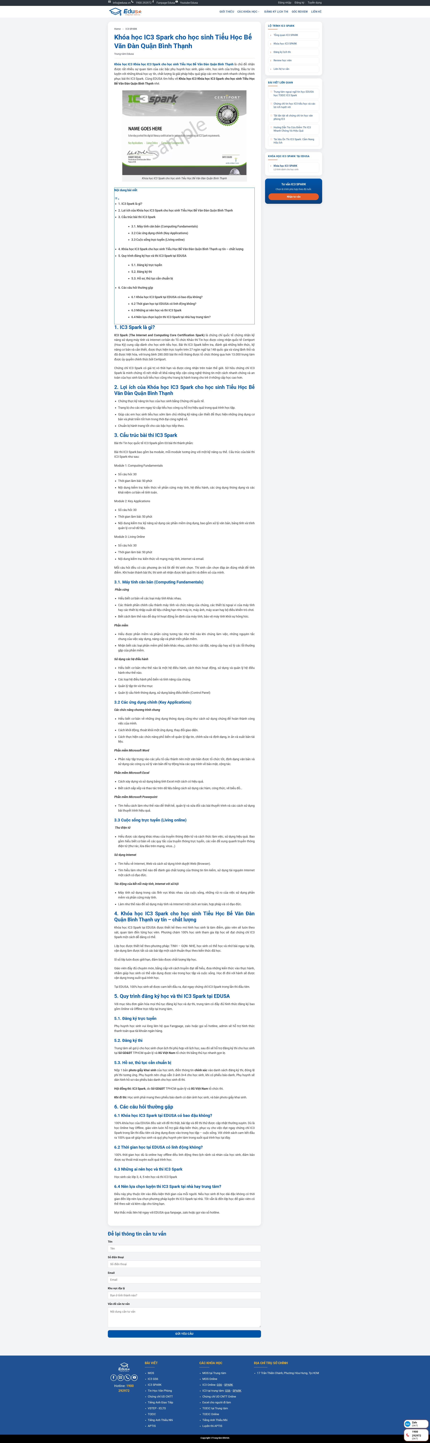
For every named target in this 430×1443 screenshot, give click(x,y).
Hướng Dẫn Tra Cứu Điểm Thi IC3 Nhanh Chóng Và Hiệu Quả (292, 129)
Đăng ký (299, 2)
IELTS (162, 1408)
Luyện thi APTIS (212, 1426)
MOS (151, 1373)
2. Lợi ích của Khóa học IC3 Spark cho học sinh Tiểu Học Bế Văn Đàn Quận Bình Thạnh (175, 210)
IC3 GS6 (153, 1379)
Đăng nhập (284, 2)
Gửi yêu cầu (184, 1333)
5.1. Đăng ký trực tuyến (146, 265)
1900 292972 (144, 2)
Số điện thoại (116, 1257)
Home (117, 29)
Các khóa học (247, 11)
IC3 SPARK (131, 29)
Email (111, 1272)
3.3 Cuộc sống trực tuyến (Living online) (158, 239)
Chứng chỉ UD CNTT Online (219, 1396)
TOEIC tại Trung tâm (215, 1408)
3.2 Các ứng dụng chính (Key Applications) (159, 233)
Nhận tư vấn (293, 196)
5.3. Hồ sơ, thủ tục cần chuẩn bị (152, 278)
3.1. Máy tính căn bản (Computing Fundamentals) (164, 226)
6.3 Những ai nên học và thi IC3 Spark (156, 310)
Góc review (300, 11)
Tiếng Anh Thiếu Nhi (160, 1420)
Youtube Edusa (189, 2)
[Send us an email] (120, 1378)
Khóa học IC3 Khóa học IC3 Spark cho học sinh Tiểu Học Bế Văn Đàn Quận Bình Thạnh (173, 64)
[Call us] (127, 1378)
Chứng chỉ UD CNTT (160, 1396)
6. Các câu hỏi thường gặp (135, 287)
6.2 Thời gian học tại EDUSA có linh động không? (163, 303)
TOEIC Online (210, 1414)
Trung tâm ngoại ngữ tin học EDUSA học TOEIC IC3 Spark (294, 93)
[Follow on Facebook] (114, 1378)
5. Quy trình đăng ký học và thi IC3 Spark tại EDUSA (152, 255)
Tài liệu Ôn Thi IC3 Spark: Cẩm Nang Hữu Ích (294, 141)
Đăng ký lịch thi (276, 11)
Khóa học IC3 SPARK (285, 43)
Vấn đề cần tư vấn (119, 1304)
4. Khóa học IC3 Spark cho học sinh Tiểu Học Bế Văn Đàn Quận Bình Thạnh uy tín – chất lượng (180, 249)
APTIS (152, 1426)
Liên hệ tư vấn (281, 69)
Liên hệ (316, 11)
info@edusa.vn (122, 2)
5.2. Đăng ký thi (141, 271)
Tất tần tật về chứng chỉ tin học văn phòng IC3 (293, 117)
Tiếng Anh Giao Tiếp (160, 1402)
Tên (110, 1241)
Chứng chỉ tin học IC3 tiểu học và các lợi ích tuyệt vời (294, 105)
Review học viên (283, 60)
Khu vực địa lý (116, 1288)
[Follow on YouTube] (134, 1378)
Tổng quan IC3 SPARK (286, 35)
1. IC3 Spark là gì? (130, 203)
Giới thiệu (227, 11)
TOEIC (152, 1414)
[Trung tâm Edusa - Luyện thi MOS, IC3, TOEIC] (125, 11)
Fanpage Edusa (166, 2)
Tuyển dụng (315, 2)
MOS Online (209, 1379)
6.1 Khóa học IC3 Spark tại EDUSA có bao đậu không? (167, 297)
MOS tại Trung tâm (214, 1373)
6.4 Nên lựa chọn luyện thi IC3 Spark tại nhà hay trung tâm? (171, 317)
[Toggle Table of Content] (116, 199)
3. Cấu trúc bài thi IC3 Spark (136, 217)
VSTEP (152, 1408)
